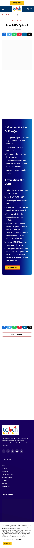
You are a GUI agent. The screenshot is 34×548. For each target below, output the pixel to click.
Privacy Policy (6, 486)
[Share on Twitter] (9, 34)
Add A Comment (17, 334)
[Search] (31, 9)
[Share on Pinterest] (19, 34)
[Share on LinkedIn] (24, 34)
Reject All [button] (19, 539)
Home (3, 465)
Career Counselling (7, 474)
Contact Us (5, 471)
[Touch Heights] (17, 9)
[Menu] (3, 9)
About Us (4, 468)
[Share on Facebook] (4, 34)
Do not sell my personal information (15, 536)
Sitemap (4, 483)
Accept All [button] (7, 543)
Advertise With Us (7, 477)
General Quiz (17, 20)
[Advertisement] (17, 94)
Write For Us (5, 480)
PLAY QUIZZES (16, 3)
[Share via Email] (29, 34)
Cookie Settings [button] (8, 539)
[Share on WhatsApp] (14, 34)
